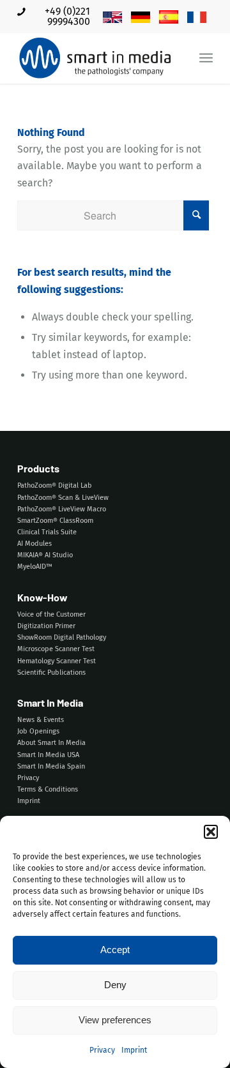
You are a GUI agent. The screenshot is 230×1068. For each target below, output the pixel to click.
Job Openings (38, 731)
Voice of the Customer (51, 614)
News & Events (40, 720)
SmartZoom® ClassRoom (55, 520)
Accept (115, 949)
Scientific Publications (51, 672)
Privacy (102, 1050)
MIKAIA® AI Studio (45, 555)
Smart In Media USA (48, 755)
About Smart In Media (51, 743)
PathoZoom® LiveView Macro (61, 509)
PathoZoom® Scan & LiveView (63, 497)
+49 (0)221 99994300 (67, 16)
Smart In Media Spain (51, 766)
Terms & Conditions (47, 789)
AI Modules (34, 543)
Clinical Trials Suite (47, 532)
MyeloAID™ (34, 566)
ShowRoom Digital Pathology (61, 637)
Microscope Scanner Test (56, 649)
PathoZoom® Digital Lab (54, 485)
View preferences (115, 1019)
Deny (115, 984)
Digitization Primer (46, 626)
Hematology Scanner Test (56, 661)
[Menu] (206, 58)
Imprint (134, 1050)
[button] (210, 831)
